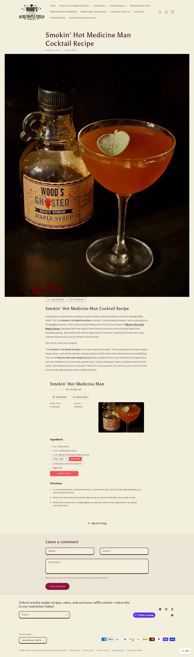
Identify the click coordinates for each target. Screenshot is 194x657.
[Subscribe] (66, 614)
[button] (75, 6)
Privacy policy (88, 650)
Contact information (134, 650)
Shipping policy (118, 650)
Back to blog (99, 523)
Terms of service (103, 650)
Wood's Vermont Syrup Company (38, 650)
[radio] (51, 389)
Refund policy (74, 650)
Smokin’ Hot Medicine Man (77, 383)
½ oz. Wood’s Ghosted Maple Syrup (71, 455)
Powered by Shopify (58, 650)
